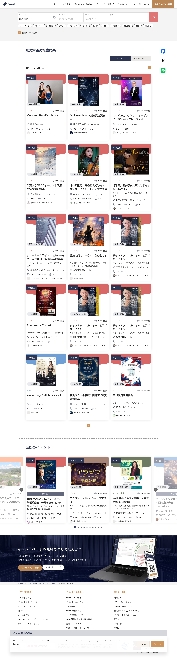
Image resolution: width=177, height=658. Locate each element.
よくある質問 (24, 615)
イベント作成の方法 (74, 602)
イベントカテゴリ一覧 (27, 602)
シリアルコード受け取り (28, 623)
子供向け (115, 26)
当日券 (95, 26)
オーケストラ (24, 26)
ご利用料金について (74, 606)
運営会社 (118, 619)
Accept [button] (157, 644)
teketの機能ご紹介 (74, 610)
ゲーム (85, 26)
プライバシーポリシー (123, 602)
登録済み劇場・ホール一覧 (77, 628)
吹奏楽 (51, 26)
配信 (137, 26)
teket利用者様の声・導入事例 (79, 619)
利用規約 (118, 598)
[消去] (54, 17)
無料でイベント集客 (163, 4)
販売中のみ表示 (29, 32)
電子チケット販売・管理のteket (30, 583)
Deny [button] (143, 644)
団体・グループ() (141, 58)
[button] (75, 527)
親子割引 (127, 26)
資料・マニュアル (73, 623)
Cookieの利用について (123, 606)
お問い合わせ (119, 628)
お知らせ (118, 623)
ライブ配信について (74, 615)
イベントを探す (25, 598)
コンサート (39, 26)
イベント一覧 (50, 583)
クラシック (73, 26)
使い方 (21, 610)
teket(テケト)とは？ (75, 598)
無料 (105, 26)
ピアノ (61, 26)
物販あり (148, 26)
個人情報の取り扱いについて (126, 610)
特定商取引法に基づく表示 (125, 615)
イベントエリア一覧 (26, 606)
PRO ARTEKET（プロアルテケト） (33, 619)
